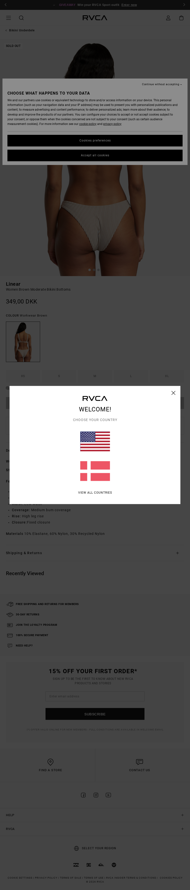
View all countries (95, 492)
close (173, 393)
